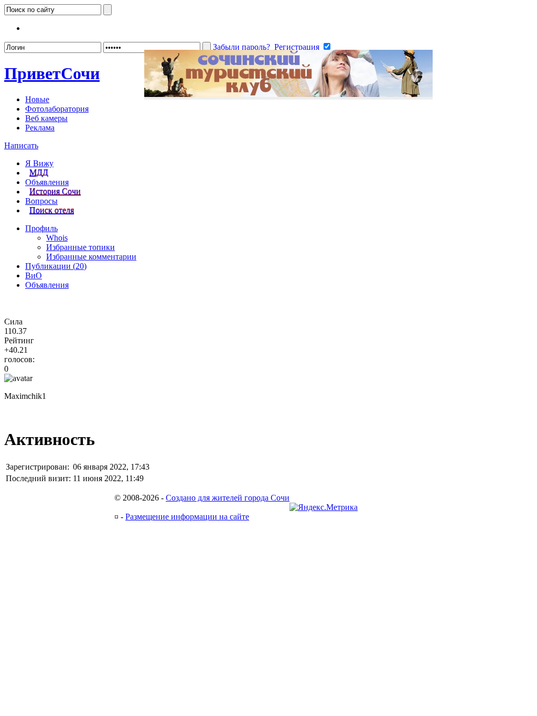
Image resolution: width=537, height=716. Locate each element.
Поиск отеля (51, 210)
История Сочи (55, 191)
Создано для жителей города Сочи (227, 497)
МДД (38, 172)
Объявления (47, 182)
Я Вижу (39, 163)
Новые (37, 99)
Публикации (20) (56, 266)
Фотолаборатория (57, 108)
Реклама (40, 127)
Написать (21, 145)
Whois (57, 237)
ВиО (33, 275)
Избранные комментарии (91, 256)
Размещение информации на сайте (187, 516)
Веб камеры (46, 118)
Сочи (52, 73)
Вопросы (41, 201)
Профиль (41, 228)
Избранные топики (80, 247)
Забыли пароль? (241, 46)
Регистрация (296, 46)
